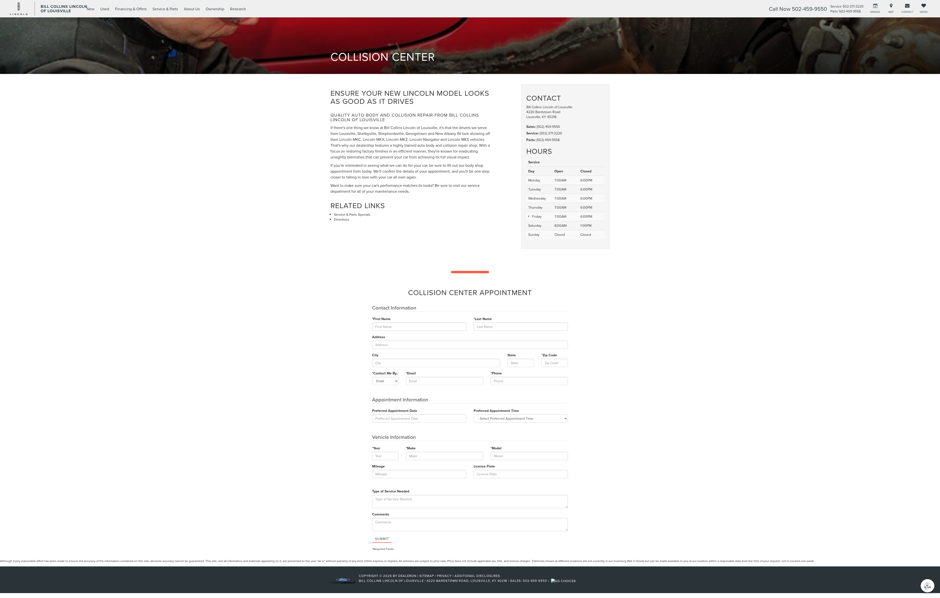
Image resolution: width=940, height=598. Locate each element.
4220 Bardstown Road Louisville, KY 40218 (543, 114)
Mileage (378, 466)
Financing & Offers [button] (131, 9)
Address (378, 337)
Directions (341, 219)
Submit (382, 538)
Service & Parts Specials (352, 214)
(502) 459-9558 (548, 139)
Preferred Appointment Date (394, 410)
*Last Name (483, 318)
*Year (376, 448)
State (511, 355)
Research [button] (238, 9)
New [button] (90, 9)
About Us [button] (192, 9)
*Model (496, 448)
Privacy (444, 576)
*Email (411, 373)
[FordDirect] (342, 580)
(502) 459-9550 (548, 126)
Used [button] (104, 9)
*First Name (381, 318)
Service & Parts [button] (165, 9)
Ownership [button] (215, 9)
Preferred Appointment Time (496, 410)
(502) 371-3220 (551, 133)
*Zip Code (549, 355)
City (375, 355)
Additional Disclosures (477, 576)
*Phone (496, 373)
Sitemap (426, 576)
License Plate (484, 466)
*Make (411, 448)
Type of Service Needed (390, 491)
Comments (380, 514)
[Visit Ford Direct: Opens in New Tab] (564, 580)
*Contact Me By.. (385, 373)
